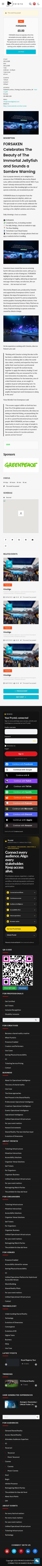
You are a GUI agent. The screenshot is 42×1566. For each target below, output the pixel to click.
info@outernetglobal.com (11, 102)
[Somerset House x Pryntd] (14, 1383)
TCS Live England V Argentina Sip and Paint (30, 1403)
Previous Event (22, 691)
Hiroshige (7, 589)
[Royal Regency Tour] (11, 1362)
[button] (21, 513)
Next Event (20, 697)
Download (22, 988)
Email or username (10, 727)
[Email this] (32, 540)
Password (8, 736)
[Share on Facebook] (5, 540)
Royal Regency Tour (27, 1360)
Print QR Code (9, 988)
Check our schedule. (20, 215)
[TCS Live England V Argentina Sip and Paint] (14, 1404)
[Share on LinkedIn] (19, 540)
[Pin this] (25, 540)
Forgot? (7, 748)
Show (34, 741)
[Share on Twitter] (12, 540)
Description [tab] (9, 138)
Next (36, 1364)
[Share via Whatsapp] (5, 546)
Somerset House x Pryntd (29, 1382)
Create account (18, 831)
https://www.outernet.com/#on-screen (15, 106)
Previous (6, 1364)
